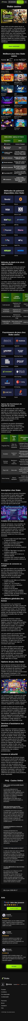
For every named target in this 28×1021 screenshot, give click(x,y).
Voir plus (14, 966)
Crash (17, 59)
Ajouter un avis (14, 908)
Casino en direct (11, 60)
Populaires (3, 59)
